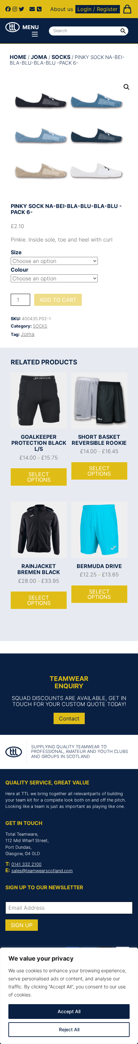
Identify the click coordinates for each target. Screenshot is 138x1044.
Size (16, 252)
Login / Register (97, 9)
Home (18, 57)
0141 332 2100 (26, 864)
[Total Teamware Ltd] (12, 27)
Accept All (69, 1011)
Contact (69, 718)
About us (61, 9)
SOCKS (61, 57)
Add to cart (58, 299)
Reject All (69, 1029)
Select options (39, 477)
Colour (19, 269)
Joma (39, 57)
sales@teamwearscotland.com (42, 870)
